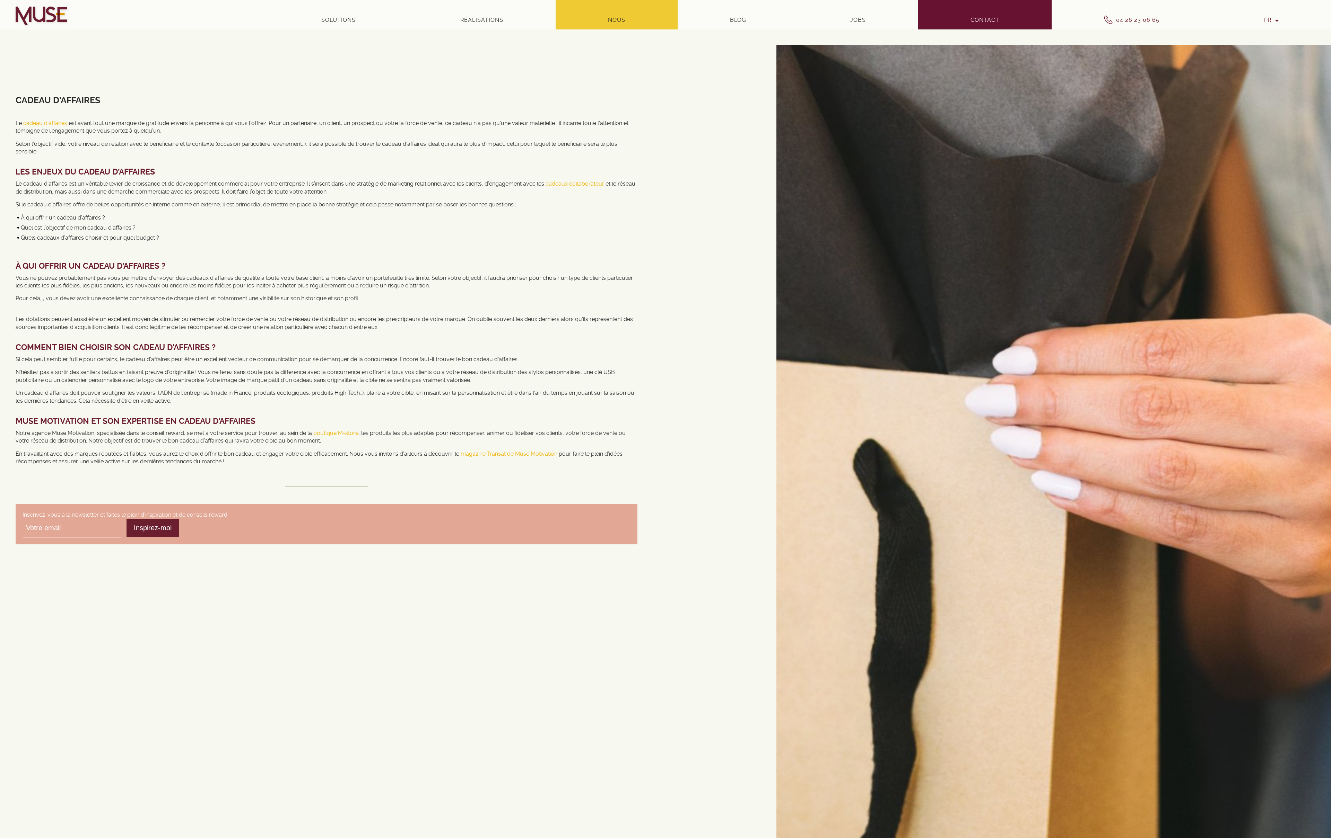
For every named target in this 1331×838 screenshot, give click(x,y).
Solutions (338, 20)
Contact (985, 20)
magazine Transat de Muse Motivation (509, 454)
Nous (616, 20)
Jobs (858, 20)
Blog (738, 20)
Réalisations (481, 20)
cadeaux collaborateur (575, 183)
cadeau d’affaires (45, 123)
